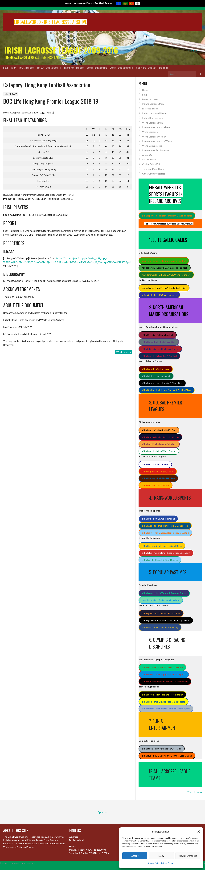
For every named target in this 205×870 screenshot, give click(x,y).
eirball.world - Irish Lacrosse (155, 369)
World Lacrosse (150, 131)
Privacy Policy (167, 863)
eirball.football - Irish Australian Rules (160, 437)
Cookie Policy (154, 863)
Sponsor (192, 50)
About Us (163, 68)
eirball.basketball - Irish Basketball (159, 342)
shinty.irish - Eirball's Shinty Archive (159, 295)
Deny (161, 855)
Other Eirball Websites (153, 173)
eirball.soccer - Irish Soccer (155, 464)
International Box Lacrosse (155, 150)
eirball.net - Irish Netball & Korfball (159, 430)
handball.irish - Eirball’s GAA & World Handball (164, 267)
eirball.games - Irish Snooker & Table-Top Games (166, 620)
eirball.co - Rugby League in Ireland (159, 444)
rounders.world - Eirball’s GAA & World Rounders (166, 274)
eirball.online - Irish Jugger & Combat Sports (164, 674)
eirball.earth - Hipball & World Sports (160, 559)
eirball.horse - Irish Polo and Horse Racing (162, 694)
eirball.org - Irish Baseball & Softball (159, 356)
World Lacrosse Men (97, 68)
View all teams (194, 792)
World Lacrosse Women (121, 68)
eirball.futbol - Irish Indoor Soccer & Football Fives (166, 390)
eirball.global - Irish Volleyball (156, 376)
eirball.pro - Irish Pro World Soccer (159, 451)
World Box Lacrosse (146, 68)
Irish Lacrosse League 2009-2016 (61, 50)
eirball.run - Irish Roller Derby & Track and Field (165, 681)
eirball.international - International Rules (162, 546)
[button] (198, 831)
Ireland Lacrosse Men (153, 103)
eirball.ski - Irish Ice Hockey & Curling (160, 349)
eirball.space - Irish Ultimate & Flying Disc (162, 383)
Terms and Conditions (153, 168)
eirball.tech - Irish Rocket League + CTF (161, 748)
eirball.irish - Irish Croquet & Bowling (160, 627)
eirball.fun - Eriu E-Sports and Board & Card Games (167, 755)
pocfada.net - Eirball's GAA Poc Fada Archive (164, 288)
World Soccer (123, 351)
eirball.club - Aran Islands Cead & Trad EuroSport (166, 552)
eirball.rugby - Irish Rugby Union (157, 471)
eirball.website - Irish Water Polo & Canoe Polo (165, 525)
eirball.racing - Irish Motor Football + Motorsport (166, 708)
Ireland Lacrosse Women (49, 68)
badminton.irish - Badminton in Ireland (161, 600)
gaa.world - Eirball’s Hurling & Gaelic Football (164, 260)
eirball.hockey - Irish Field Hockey (158, 478)
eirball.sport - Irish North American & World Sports (167, 215)
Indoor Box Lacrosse (74, 68)
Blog (13, 68)
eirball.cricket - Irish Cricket (155, 485)
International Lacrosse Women (157, 141)
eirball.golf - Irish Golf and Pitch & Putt (161, 613)
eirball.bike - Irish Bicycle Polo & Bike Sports (163, 701)
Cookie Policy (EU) (151, 164)
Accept (135, 855)
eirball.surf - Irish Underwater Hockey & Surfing (165, 532)
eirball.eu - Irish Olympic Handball (158, 518)
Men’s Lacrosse (26, 68)
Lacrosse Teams (150, 108)
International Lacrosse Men (156, 127)
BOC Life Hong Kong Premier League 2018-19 (50, 101)
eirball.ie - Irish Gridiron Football (157, 335)
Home (5, 68)
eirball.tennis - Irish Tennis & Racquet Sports (164, 593)
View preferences (187, 855)
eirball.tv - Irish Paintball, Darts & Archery (162, 667)
